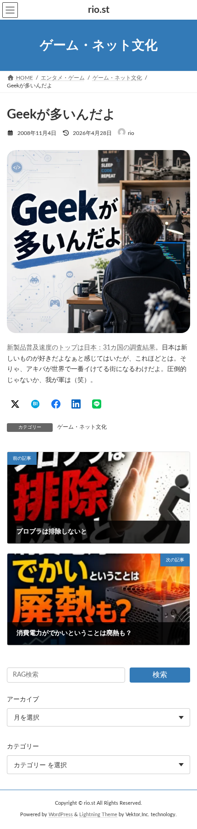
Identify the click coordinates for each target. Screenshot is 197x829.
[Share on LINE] (96, 404)
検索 (160, 674)
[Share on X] (15, 404)
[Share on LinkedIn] (76, 404)
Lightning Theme (98, 815)
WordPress (61, 815)
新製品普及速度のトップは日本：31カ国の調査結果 (81, 348)
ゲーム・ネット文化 (82, 427)
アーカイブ (23, 699)
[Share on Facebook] (56, 404)
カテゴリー (23, 746)
